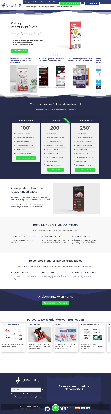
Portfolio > (36, 2)
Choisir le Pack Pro (55, 170)
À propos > (28, 2)
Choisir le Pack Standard (26, 158)
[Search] (43, 390)
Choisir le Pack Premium (85, 170)
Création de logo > (31, 7)
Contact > (44, 2)
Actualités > (53, 2)
